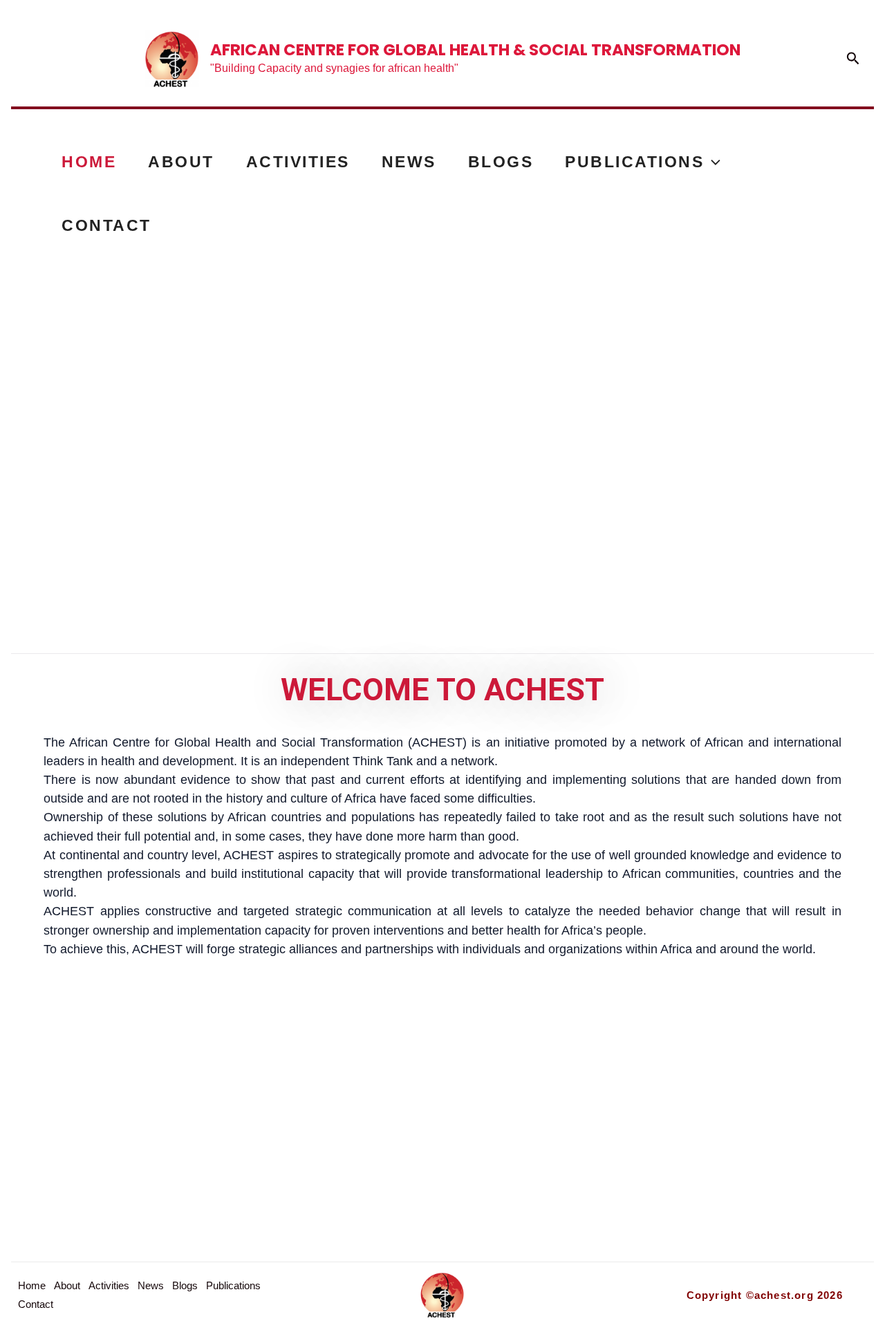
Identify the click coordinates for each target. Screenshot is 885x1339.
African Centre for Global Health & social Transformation (475, 50)
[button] (853, 58)
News (409, 162)
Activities (298, 162)
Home (89, 162)
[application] (712, 162)
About (181, 162)
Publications (634, 162)
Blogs (501, 162)
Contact (106, 225)
